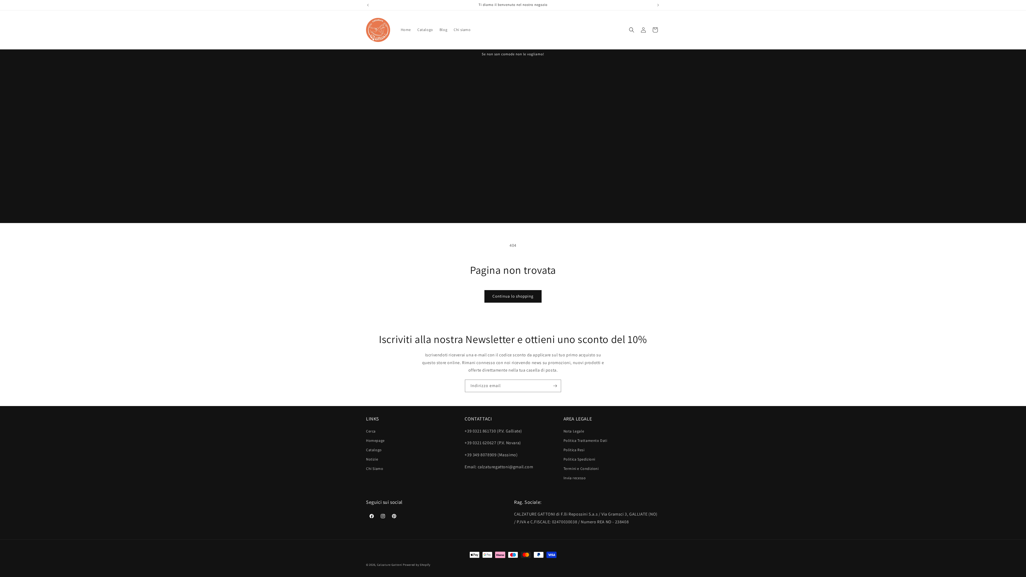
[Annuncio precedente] (368, 5)
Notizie (372, 459)
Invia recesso (574, 477)
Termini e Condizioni (581, 468)
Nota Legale (573, 431)
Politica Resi (574, 449)
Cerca (371, 431)
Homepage (375, 440)
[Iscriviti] (555, 386)
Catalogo (374, 449)
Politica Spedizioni (579, 459)
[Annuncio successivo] (658, 5)
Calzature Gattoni (389, 565)
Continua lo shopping (513, 296)
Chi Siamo (374, 468)
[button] (632, 30)
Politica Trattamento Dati (585, 440)
